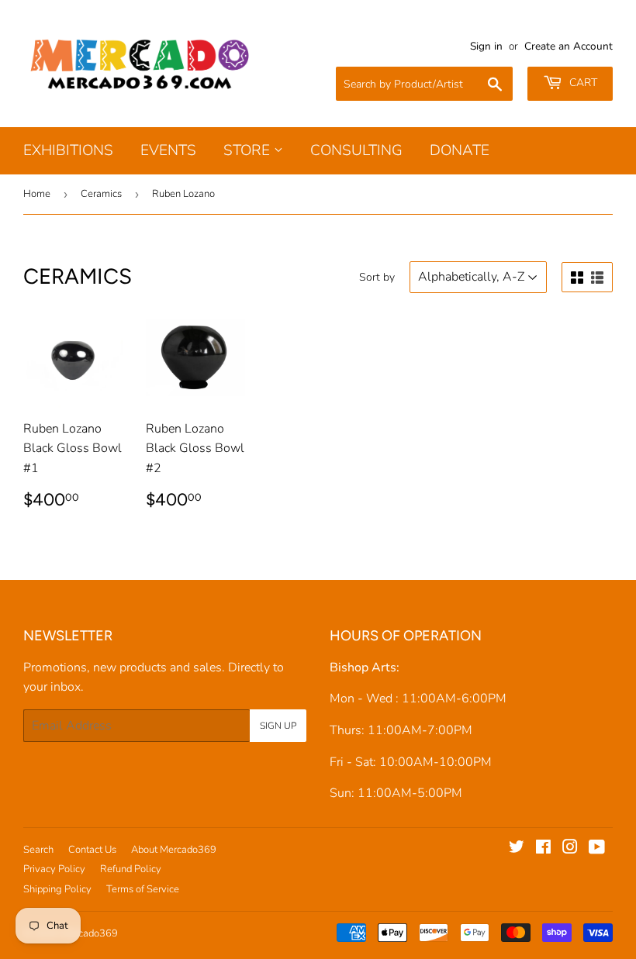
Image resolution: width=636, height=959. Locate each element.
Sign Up (278, 725)
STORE (248, 150)
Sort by (377, 277)
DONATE (459, 150)
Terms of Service (142, 889)
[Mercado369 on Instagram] (570, 848)
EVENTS (168, 150)
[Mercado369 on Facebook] (543, 848)
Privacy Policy (54, 869)
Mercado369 (89, 933)
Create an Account (568, 46)
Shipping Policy (57, 889)
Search (38, 850)
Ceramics (101, 194)
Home (36, 194)
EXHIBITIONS (68, 150)
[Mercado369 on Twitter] (516, 848)
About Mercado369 (173, 850)
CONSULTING (356, 150)
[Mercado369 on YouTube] (597, 848)
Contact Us (92, 850)
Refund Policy (130, 869)
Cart (581, 82)
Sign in (486, 46)
